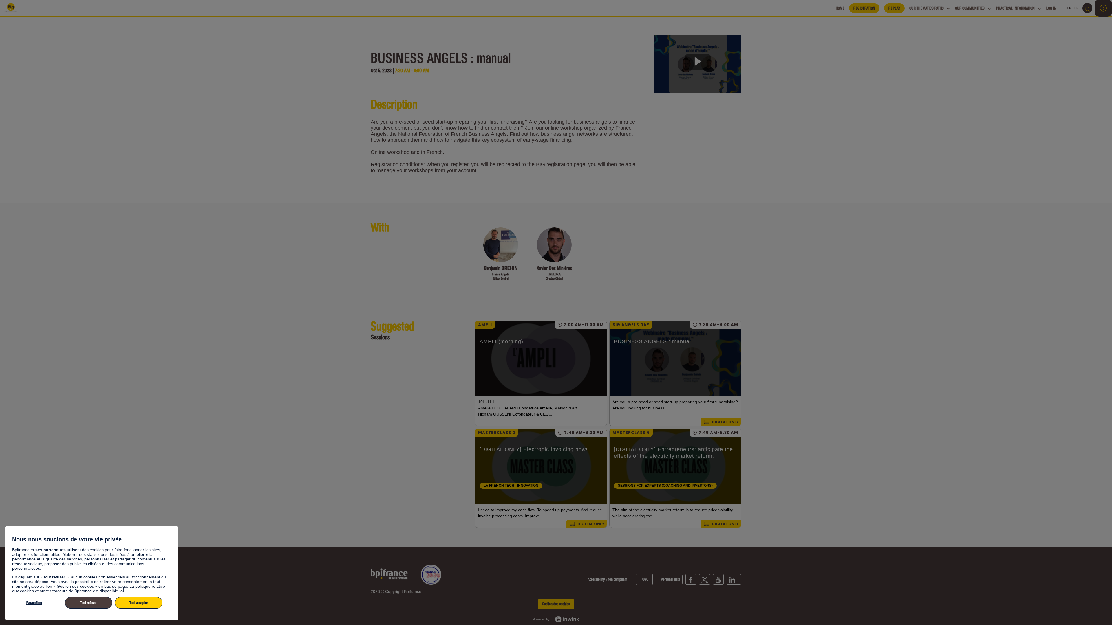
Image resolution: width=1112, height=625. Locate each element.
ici (121, 591)
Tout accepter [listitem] (138, 602)
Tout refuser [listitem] (88, 602)
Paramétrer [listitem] (34, 602)
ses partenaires (50, 549)
